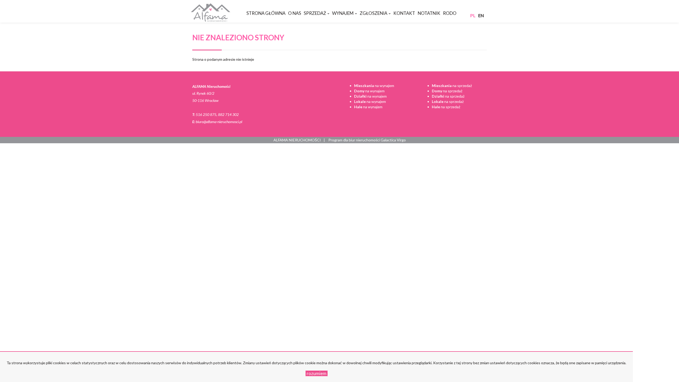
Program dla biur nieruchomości (354, 140)
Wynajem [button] (343, 13)
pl (473, 15)
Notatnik (429, 13)
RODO (449, 13)
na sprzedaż (452, 85)
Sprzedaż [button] (315, 13)
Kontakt (404, 13)
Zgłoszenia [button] (374, 13)
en (481, 15)
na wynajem (374, 85)
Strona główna (265, 13)
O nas (294, 13)
